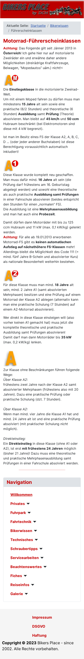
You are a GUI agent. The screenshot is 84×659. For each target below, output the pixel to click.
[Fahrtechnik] (33, 522)
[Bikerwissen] (34, 531)
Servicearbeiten (24, 558)
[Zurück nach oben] (77, 651)
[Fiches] (24, 576)
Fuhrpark (18, 512)
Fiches (16, 576)
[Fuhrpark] (28, 513)
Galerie (16, 594)
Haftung (39, 635)
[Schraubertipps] (40, 549)
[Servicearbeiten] (41, 558)
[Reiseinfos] (31, 585)
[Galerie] (25, 594)
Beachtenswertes (26, 567)
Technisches (21, 540)
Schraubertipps (24, 549)
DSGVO (38, 626)
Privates (17, 503)
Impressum (42, 617)
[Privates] (27, 504)
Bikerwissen (21, 531)
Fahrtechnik (20, 521)
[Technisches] (35, 540)
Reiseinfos (19, 585)
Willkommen (21, 494)
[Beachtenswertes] (44, 567)
